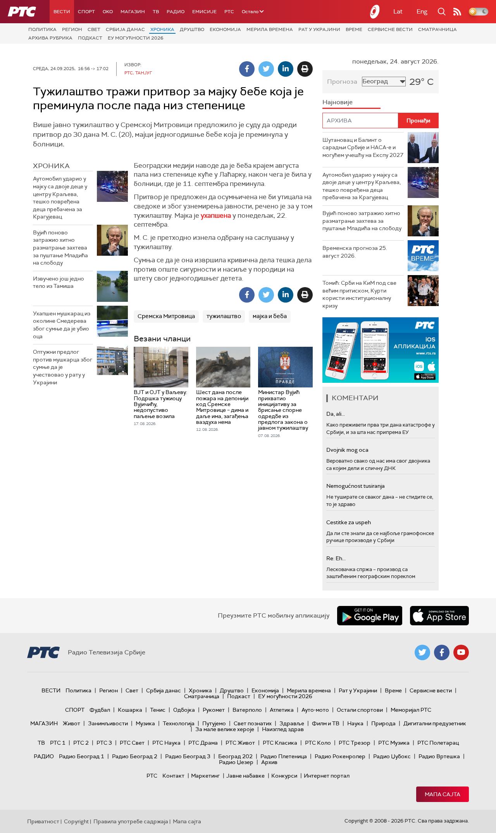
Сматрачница (437, 29)
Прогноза (342, 81)
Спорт (86, 12)
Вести (61, 12)
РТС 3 (104, 742)
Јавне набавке (245, 775)
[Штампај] (305, 69)
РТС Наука (166, 742)
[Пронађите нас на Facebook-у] (442, 652)
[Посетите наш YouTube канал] (461, 652)
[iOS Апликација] (380, 350)
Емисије (204, 12)
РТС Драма (203, 742)
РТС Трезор (354, 742)
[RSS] (457, 11)
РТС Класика (280, 742)
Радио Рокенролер (340, 756)
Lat (398, 11)
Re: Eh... (336, 558)
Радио (175, 12)
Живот (71, 723)
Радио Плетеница (283, 756)
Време (354, 29)
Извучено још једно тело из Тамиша (58, 282)
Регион (72, 29)
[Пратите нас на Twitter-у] (422, 652)
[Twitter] (266, 69)
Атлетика (282, 709)
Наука (355, 723)
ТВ (156, 12)
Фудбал (100, 709)
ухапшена (216, 215)
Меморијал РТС (411, 709)
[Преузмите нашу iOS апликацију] (439, 615)
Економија (225, 29)
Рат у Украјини (319, 29)
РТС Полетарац (438, 742)
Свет (94, 29)
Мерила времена (269, 29)
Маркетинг (205, 775)
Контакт (173, 775)
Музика (145, 723)
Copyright (76, 821)
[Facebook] (247, 69)
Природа (383, 723)
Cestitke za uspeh (348, 522)
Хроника (162, 29)
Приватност (43, 821)
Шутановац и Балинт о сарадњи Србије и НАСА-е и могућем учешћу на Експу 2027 (362, 147)
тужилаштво (224, 316)
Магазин (133, 12)
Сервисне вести (390, 29)
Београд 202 (235, 756)
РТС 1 (57, 742)
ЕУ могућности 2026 (136, 38)
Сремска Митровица (166, 316)
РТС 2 (81, 742)
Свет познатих (253, 723)
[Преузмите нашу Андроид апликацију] (369, 615)
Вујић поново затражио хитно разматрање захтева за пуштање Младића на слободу (60, 247)
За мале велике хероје (224, 729)
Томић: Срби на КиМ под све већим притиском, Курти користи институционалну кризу (359, 294)
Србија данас (125, 29)
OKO (108, 12)
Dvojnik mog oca (347, 449)
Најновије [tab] (337, 102)
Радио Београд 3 (187, 756)
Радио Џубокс (392, 756)
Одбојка (184, 709)
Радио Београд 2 (134, 756)
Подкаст (90, 38)
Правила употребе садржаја (130, 821)
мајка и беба (270, 316)
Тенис (157, 709)
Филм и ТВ (325, 723)
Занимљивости (108, 723)
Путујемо (214, 723)
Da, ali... (335, 413)
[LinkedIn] (285, 69)
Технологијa (179, 723)
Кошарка (130, 709)
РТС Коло (318, 742)
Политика (42, 29)
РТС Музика (394, 742)
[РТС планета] (375, 11)
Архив (269, 762)
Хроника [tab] (51, 165)
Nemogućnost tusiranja (355, 485)
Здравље (291, 723)
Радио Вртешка (439, 756)
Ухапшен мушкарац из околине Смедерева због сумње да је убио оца (61, 325)
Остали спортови (360, 709)
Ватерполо (247, 709)
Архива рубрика (50, 38)
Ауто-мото (315, 709)
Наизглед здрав (283, 729)
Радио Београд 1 (81, 756)
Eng (422, 11)
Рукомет (214, 709)
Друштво (192, 29)
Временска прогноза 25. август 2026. (354, 251)
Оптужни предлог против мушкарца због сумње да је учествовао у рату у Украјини (62, 367)
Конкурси (284, 775)
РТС (229, 12)
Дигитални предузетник (434, 723)
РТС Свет (132, 742)
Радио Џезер (236, 762)
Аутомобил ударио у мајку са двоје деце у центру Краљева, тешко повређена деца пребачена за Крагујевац (60, 197)
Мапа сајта (442, 794)
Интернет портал (327, 775)
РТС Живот (240, 742)
